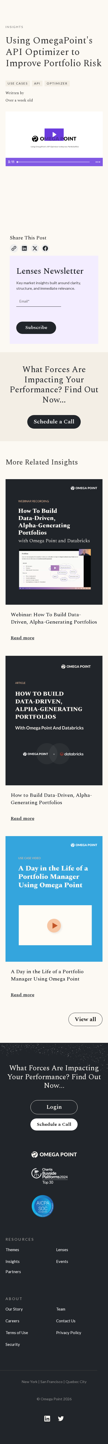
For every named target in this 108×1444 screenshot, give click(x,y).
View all (85, 1019)
